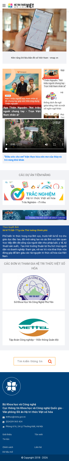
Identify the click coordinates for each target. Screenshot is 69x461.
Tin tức (6, 439)
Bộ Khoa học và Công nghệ (41, 302)
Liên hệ (38, 447)
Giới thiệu (7, 434)
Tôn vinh (38, 434)
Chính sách (8, 447)
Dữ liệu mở (8, 451)
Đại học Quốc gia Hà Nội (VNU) (41, 339)
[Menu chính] (3, 5)
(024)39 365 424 (14, 421)
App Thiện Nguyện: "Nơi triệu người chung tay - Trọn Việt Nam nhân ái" (22, 111)
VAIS (40, 202)
